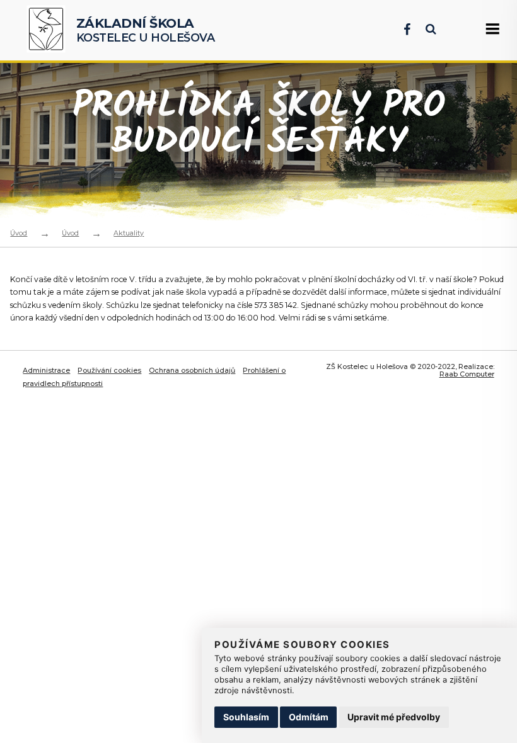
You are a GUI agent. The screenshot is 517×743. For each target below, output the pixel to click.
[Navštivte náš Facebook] (400, 30)
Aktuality (128, 233)
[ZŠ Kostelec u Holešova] (48, 30)
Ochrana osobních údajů (192, 370)
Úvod (18, 233)
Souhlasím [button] (246, 717)
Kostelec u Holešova (145, 29)
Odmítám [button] (308, 717)
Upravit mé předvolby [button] (393, 717)
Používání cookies (109, 370)
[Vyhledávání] (424, 30)
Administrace (46, 370)
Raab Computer (466, 374)
